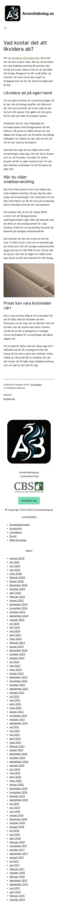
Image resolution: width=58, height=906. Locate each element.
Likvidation (16, 532)
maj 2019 (15, 811)
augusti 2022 (17, 692)
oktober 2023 (17, 654)
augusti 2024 (17, 619)
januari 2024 (17, 646)
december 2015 (18, 880)
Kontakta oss (29, 500)
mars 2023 (16, 669)
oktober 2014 (17, 899)
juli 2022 (14, 696)
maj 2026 (15, 569)
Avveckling (36, 384)
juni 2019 (15, 807)
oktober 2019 (17, 796)
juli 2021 (14, 727)
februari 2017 (17, 869)
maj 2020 (15, 773)
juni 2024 (15, 627)
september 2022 (19, 688)
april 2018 (15, 838)
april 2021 (15, 738)
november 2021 (18, 715)
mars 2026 (16, 573)
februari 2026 (17, 577)
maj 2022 (15, 700)
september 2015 (19, 884)
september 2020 (19, 761)
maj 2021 (15, 734)
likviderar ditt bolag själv (26, 58)
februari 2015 (17, 895)
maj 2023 (15, 665)
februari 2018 (17, 842)
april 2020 (15, 776)
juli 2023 (14, 661)
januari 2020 (17, 784)
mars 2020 (16, 780)
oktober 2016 (17, 872)
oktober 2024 (17, 612)
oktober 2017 (17, 849)
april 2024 (15, 635)
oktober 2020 (17, 757)
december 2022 (19, 677)
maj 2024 (15, 631)
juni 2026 (15, 566)
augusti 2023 (17, 658)
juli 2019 (14, 803)
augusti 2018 (17, 826)
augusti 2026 (17, 558)
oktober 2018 (17, 822)
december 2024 (19, 604)
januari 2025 (17, 600)
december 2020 (19, 753)
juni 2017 (15, 865)
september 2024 (19, 615)
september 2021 (19, 723)
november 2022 (19, 681)
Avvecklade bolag (20, 524)
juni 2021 (15, 730)
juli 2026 (14, 562)
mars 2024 (16, 638)
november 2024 (19, 608)
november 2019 (18, 792)
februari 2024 (17, 642)
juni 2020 (15, 769)
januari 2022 (17, 711)
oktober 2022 (17, 684)
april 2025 (15, 592)
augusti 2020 (17, 765)
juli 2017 (14, 861)
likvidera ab (9, 399)
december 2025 (19, 585)
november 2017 (18, 845)
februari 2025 (17, 596)
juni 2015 (15, 888)
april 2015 (15, 892)
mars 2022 (16, 707)
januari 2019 (16, 815)
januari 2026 (17, 581)
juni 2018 (15, 834)
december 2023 (19, 650)
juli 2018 (14, 830)
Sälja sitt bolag (18, 540)
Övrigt (13, 536)
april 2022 (15, 704)
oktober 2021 (17, 719)
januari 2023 (17, 673)
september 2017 (19, 853)
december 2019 (18, 788)
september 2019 (19, 799)
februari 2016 (17, 876)
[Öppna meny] (5, 28)
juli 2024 (14, 623)
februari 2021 (17, 746)
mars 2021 (15, 742)
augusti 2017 (17, 857)
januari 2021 (16, 750)
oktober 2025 (17, 589)
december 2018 (18, 819)
